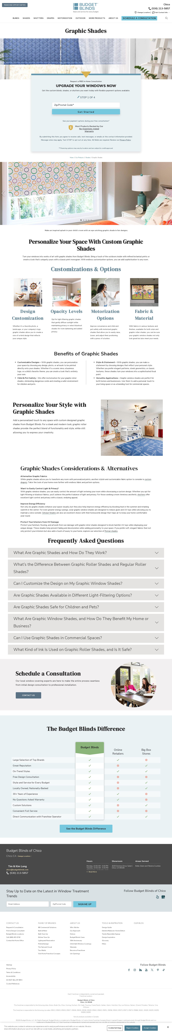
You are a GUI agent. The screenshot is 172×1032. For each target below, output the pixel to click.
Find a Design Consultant (15, 931)
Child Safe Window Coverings (80, 944)
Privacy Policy (125, 140)
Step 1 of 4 (87, 97)
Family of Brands (47, 923)
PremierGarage (43, 944)
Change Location (24, 856)
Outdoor (80, 18)
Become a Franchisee (77, 950)
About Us (113, 18)
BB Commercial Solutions (47, 927)
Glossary (105, 941)
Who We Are (74, 927)
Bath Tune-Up (43, 934)
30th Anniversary (76, 941)
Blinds (16, 18)
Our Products (79, 158)
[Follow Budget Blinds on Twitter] (152, 970)
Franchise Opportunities (15, 5)
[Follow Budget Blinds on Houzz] (141, 970)
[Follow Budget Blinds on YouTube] (146, 970)
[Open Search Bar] (166, 18)
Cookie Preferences (13, 984)
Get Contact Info (161, 12)
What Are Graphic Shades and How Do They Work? (60, 552)
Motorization (65, 18)
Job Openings (75, 954)
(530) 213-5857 (160, 8)
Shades (26, 18)
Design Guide (107, 927)
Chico (167, 4)
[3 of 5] (86, 220)
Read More (93, 872)
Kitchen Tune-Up (44, 937)
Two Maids (42, 950)
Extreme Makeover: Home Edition (113, 931)
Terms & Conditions (13, 972)
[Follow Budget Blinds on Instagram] (135, 970)
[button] (142, 12)
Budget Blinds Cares (77, 937)
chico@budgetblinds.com (17, 870)
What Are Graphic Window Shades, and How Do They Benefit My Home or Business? (80, 622)
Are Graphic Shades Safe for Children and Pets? (56, 607)
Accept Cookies (150, 1028)
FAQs (104, 944)
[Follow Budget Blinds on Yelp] (157, 897)
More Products (97, 18)
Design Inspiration (108, 937)
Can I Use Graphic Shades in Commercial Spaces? (57, 638)
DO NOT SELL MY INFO (14, 980)
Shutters (38, 18)
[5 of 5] (91, 220)
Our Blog (139, 923)
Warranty (73, 947)
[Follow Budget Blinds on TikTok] (164, 970)
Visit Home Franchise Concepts (49, 954)
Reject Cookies (132, 1028)
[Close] (168, 1027)
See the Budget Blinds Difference (86, 828)
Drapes (50, 18)
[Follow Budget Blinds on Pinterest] (158, 970)
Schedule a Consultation (139, 18)
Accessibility (10, 976)
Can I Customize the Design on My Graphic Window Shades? (67, 583)
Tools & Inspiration (112, 923)
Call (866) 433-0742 (13, 937)
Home (71, 158)
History (72, 934)
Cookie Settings (114, 1028)
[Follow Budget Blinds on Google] (163, 897)
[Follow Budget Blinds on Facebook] (129, 970)
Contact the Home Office (15, 941)
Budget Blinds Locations (15, 934)
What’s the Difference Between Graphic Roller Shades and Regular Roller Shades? (79, 568)
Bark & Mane (42, 931)
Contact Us (28, 695)
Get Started (86, 112)
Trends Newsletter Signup (111, 934)
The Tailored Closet (45, 947)
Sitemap (9, 965)
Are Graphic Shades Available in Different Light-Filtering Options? (72, 595)
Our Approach (75, 931)
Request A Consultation (14, 927)
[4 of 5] (88, 220)
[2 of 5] (83, 220)
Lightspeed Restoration (46, 941)
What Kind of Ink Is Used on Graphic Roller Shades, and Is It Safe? (72, 649)
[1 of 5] (81, 220)
